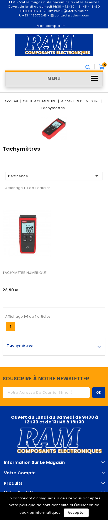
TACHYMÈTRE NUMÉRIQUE (25, 272)
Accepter (76, 512)
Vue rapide (12, 212)
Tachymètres (20, 345)
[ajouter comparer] (12, 201)
